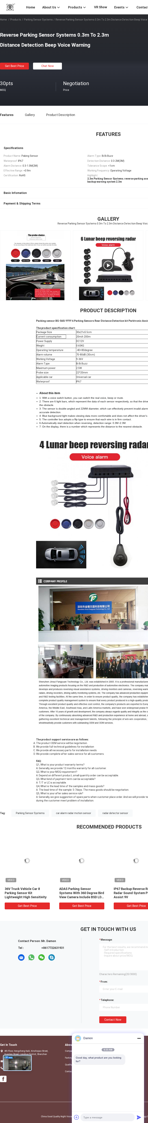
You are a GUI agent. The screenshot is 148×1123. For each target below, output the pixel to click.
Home (3, 19)
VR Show (100, 7)
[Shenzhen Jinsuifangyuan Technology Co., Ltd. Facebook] (3, 1079)
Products (15, 19)
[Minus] (139, 1038)
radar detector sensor (115, 813)
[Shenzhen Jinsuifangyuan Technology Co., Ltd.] (10, 6)
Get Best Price (14, 66)
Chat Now (47, 66)
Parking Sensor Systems (38, 19)
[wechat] (41, 957)
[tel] (61, 957)
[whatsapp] (31, 957)
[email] (21, 957)
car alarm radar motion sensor (73, 813)
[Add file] (76, 1117)
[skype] (51, 957)
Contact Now (112, 1019)
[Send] (139, 1117)
